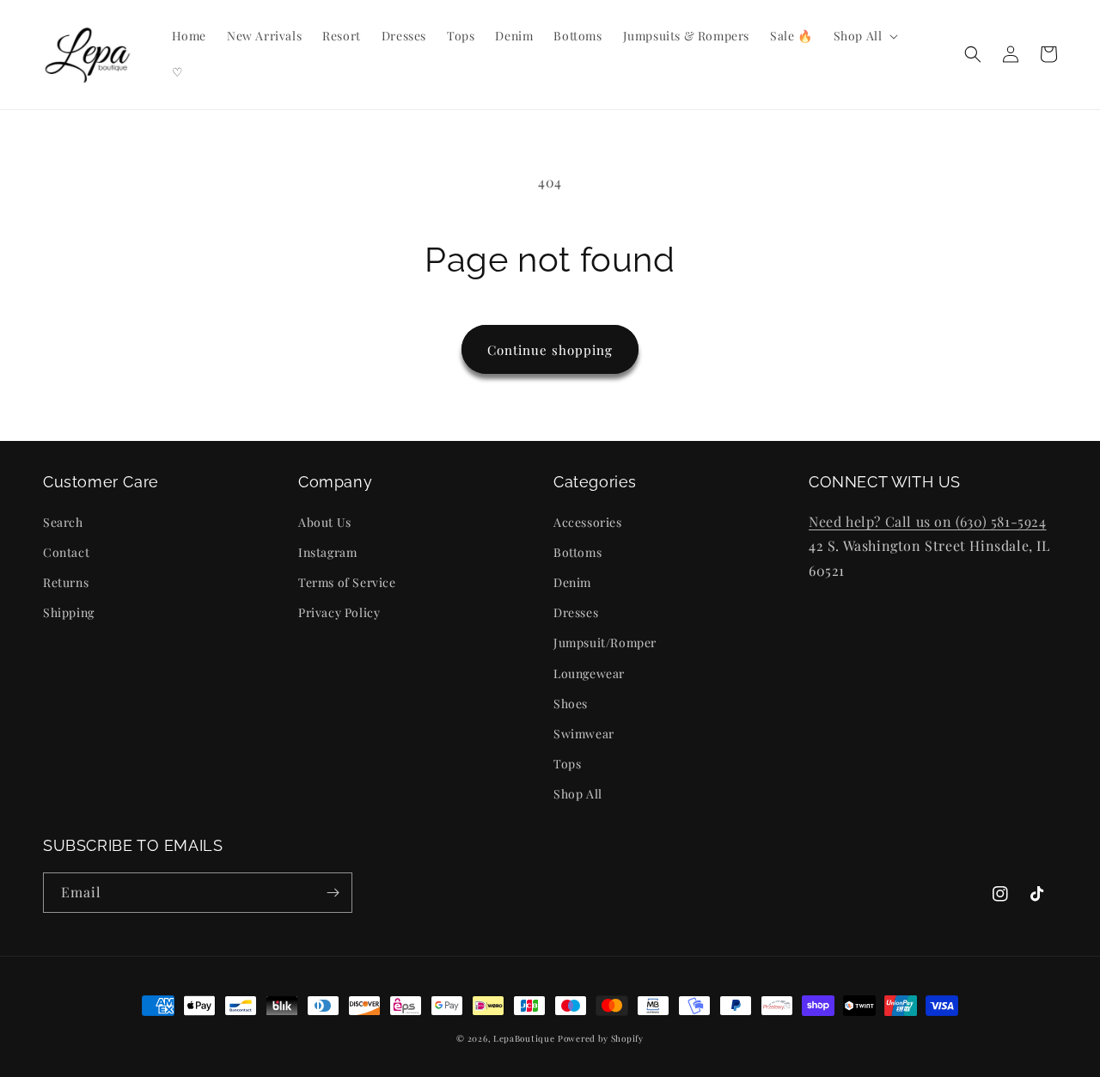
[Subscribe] (332, 892)
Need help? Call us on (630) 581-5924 (928, 521)
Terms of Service (347, 582)
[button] (864, 36)
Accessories (587, 522)
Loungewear (589, 673)
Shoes (570, 703)
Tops (567, 764)
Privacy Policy (339, 612)
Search (63, 522)
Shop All (577, 794)
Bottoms (577, 552)
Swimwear (583, 733)
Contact (66, 552)
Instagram (327, 552)
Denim (572, 582)
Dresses (575, 612)
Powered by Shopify (601, 1038)
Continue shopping (550, 349)
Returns (66, 582)
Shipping (69, 612)
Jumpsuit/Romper (605, 642)
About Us (324, 522)
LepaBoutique (523, 1038)
